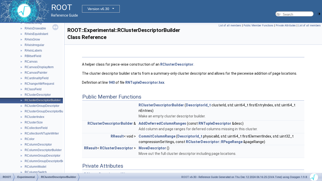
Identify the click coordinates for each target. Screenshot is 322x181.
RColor (29, 139)
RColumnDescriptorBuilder (43, 150)
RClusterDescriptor (38, 95)
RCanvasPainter (36, 72)
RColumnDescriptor (38, 144)
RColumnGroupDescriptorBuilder (47, 161)
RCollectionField (36, 128)
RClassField (33, 89)
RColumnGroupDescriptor (42, 155)
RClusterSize (34, 122)
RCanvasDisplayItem (39, 67)
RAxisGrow (32, 39)
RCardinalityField (37, 78)
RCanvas (31, 61)
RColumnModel (35, 166)
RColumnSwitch (36, 172)
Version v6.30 (98, 9)
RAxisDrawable (35, 28)
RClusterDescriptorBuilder (43, 100)
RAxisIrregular (34, 45)
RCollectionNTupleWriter (42, 133)
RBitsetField (33, 56)
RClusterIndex (34, 117)
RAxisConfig (33, 23)
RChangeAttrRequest (39, 83)
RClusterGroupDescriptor (42, 106)
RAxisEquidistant (36, 34)
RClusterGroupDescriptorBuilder (47, 111)
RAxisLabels (33, 50)
